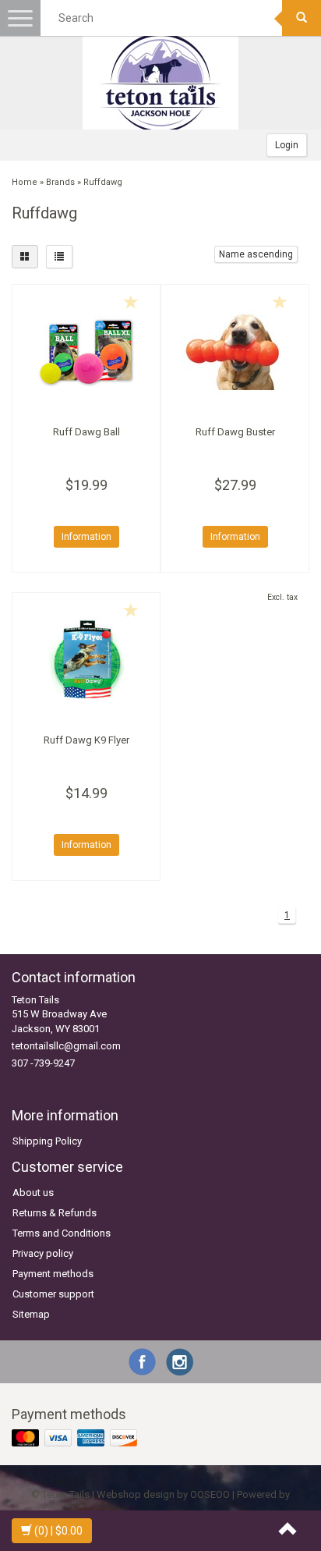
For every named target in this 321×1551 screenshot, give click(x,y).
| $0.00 (58, 1530)
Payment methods (52, 1273)
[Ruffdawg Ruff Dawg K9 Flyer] (86, 659)
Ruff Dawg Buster (235, 432)
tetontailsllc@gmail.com (66, 1046)
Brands (60, 182)
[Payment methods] (76, 1439)
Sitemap (31, 1314)
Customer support (53, 1294)
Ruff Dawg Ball (86, 432)
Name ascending (256, 254)
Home (24, 182)
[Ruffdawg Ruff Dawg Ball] (86, 351)
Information (86, 536)
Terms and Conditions (61, 1233)
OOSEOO (210, 1494)
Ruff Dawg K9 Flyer (86, 740)
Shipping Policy (47, 1141)
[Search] (301, 18)
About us (33, 1192)
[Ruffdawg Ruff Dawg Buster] (235, 351)
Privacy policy (42, 1253)
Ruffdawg (102, 182)
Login (286, 145)
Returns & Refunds (54, 1213)
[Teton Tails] (160, 83)
